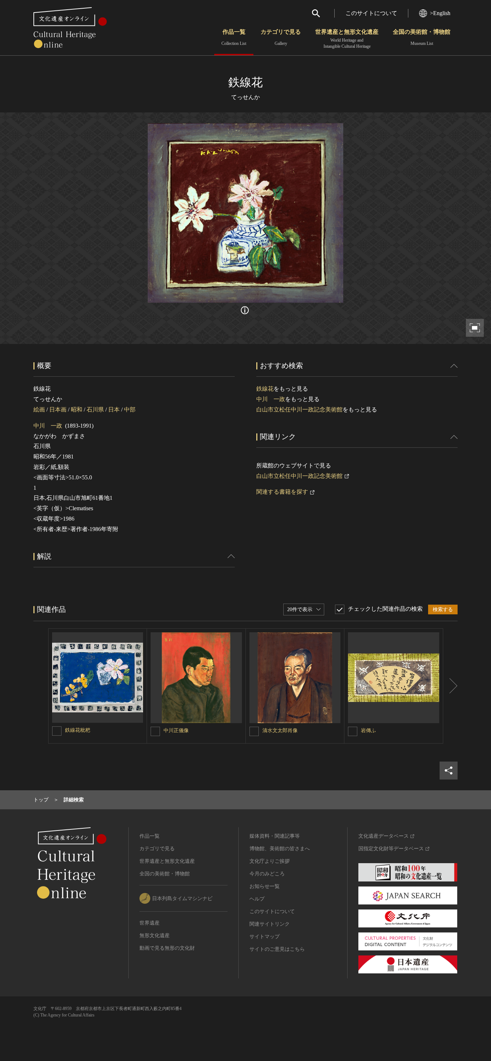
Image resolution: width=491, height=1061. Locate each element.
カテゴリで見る (281, 37)
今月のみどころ (267, 873)
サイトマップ (264, 936)
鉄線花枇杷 (77, 730)
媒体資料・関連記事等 (274, 836)
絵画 (39, 409)
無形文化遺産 (154, 935)
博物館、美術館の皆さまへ (279, 848)
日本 (114, 409)
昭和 (76, 409)
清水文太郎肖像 (280, 730)
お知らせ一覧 (264, 886)
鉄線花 (265, 389)
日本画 (57, 409)
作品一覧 (233, 37)
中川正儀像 (176, 730)
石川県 (95, 409)
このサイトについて (371, 13)
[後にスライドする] (450, 686)
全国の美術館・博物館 (421, 37)
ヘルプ (257, 899)
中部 (130, 409)
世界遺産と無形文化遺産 (346, 39)
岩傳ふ (368, 730)
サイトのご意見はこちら (277, 949)
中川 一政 (47, 426)
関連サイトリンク (269, 924)
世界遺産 (149, 923)
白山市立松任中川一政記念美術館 (299, 409)
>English (440, 13)
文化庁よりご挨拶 (269, 861)
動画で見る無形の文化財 (167, 948)
